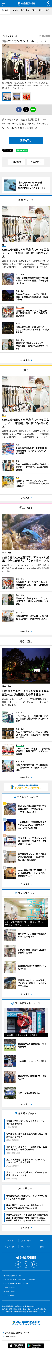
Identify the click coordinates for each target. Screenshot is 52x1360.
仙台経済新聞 (26, 4)
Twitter (26, 1264)
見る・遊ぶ (25, 10)
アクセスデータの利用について (16, 1283)
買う (34, 10)
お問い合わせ (9, 1287)
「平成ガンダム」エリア (22, 85)
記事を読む (26, 140)
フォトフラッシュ (9, 36)
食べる (15, 10)
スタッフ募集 (9, 1295)
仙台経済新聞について (13, 1275)
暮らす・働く (44, 10)
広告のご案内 (9, 1291)
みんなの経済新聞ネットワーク (26, 1323)
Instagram (34, 1264)
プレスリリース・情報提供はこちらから (19, 1279)
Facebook (18, 1264)
